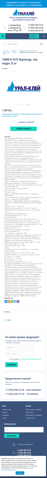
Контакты (4, 418)
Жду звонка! (11, 436)
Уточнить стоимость (23, 129)
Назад (9, 320)
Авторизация (5, 415)
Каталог (14, 51)
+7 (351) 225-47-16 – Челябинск (21, 394)
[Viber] (18, 301)
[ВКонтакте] (5, 301)
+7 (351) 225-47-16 (35, 30)
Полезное (4, 412)
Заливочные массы (30, 418)
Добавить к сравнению (26, 122)
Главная (5, 51)
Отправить (11, 364)
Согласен (20, 473)
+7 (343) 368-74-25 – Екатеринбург (23, 390)
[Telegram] (15, 301)
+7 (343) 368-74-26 (35, 27)
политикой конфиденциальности (30, 359)
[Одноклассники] (9, 301)
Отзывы (7, 312)
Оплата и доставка (6, 409)
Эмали (14, 52)
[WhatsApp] (12, 301)
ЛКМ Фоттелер (29, 412)
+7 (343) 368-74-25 (35, 24)
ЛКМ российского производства (34, 415)
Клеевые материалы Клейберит (34, 409)
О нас (4, 406)
